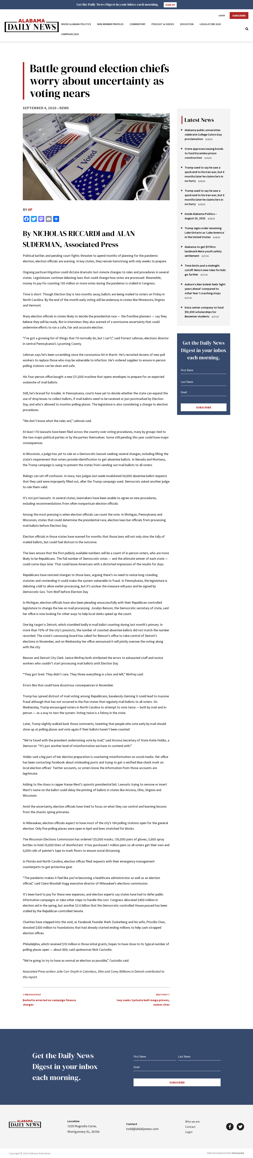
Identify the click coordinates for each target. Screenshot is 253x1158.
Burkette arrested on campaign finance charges (49, 999)
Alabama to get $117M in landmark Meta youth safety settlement (203, 251)
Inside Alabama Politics (76, 24)
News (64, 107)
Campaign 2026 (70, 34)
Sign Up (170, 4)
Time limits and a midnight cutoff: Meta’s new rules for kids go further (205, 270)
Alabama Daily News (32, 25)
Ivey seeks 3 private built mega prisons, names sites (143, 999)
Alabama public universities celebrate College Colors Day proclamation (203, 134)
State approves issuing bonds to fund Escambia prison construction (204, 153)
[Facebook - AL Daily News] (230, 1126)
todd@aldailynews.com (142, 1129)
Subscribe (239, 15)
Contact (190, 1127)
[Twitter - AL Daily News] (240, 1126)
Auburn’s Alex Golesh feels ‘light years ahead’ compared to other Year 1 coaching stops (205, 288)
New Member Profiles (110, 24)
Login (222, 15)
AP (30, 209)
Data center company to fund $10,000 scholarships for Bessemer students (204, 312)
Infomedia (238, 1153)
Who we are (192, 1121)
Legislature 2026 (210, 24)
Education (187, 24)
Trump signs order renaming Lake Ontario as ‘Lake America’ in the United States (205, 232)
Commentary (137, 24)
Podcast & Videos (163, 24)
